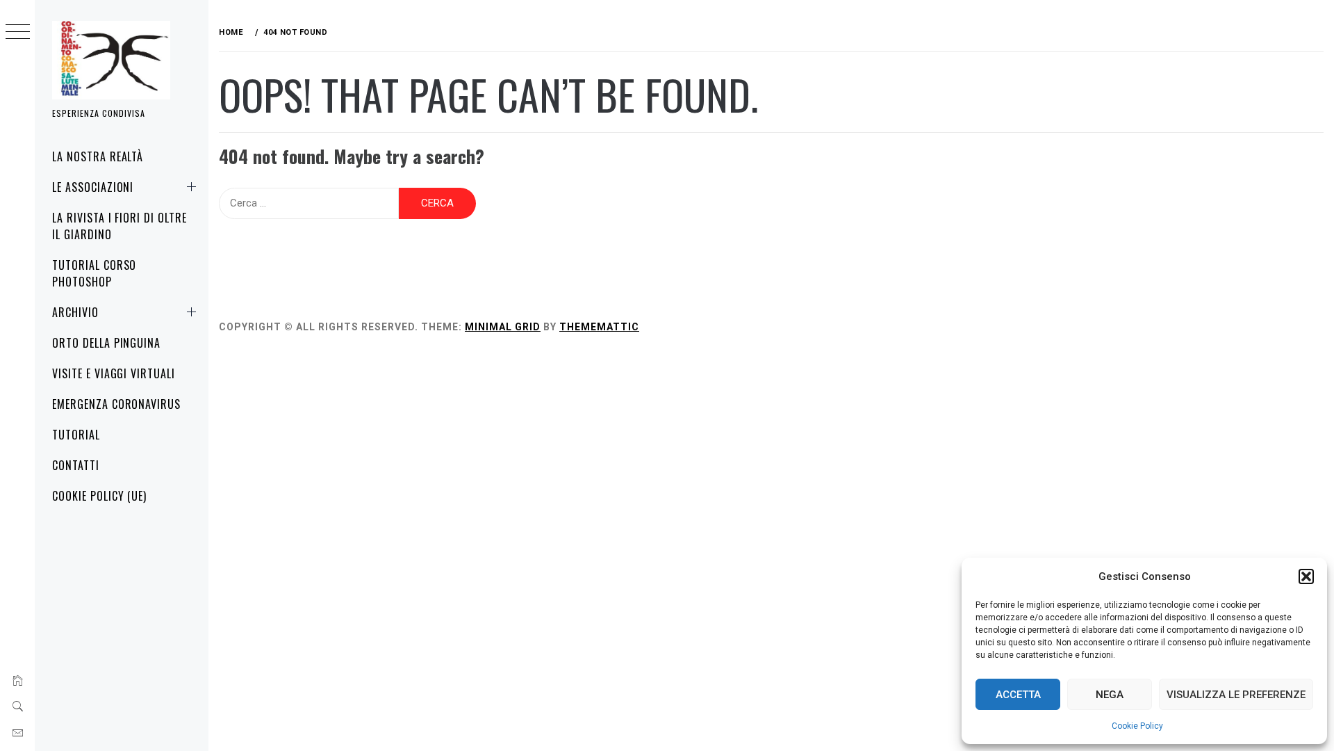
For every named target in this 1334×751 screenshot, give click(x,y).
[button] (1306, 576)
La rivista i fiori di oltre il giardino (119, 226)
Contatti (75, 465)
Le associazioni (92, 187)
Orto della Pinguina (106, 342)
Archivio (75, 312)
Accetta (1018, 694)
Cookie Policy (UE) (99, 495)
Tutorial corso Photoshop (94, 273)
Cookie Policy (1137, 726)
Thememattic (599, 326)
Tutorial (76, 434)
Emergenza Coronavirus (116, 404)
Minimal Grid (503, 326)
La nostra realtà (97, 156)
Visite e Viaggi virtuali (113, 373)
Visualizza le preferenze (1236, 694)
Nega (1109, 694)
